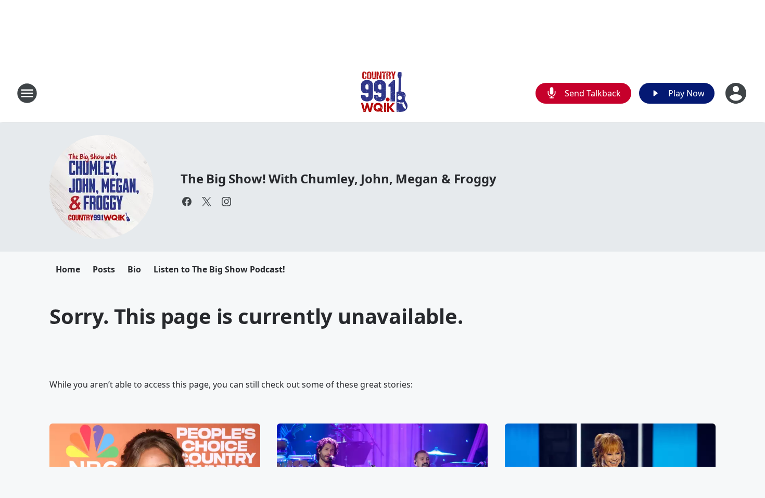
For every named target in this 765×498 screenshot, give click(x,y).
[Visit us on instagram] (226, 201)
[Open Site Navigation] (27, 93)
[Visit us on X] (206, 201)
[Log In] (736, 93)
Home (68, 269)
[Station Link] (382, 93)
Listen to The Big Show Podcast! (219, 269)
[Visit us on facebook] (187, 201)
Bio (134, 269)
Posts (104, 269)
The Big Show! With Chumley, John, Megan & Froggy (338, 178)
